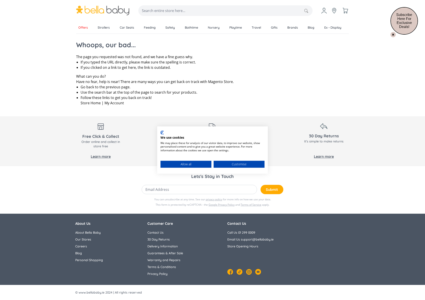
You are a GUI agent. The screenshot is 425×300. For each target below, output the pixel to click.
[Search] (306, 11)
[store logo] (102, 11)
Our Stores (83, 239)
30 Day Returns (158, 239)
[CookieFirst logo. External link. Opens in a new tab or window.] (162, 133)
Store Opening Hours (242, 246)
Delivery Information (162, 246)
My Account (114, 103)
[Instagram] (249, 272)
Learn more (101, 156)
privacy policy (214, 199)
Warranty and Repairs (163, 260)
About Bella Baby (88, 233)
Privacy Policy (157, 274)
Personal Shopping (89, 260)
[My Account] (324, 11)
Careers (81, 246)
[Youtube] (258, 272)
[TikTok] (239, 272)
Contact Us (155, 233)
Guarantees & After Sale (165, 253)
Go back (87, 87)
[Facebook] (230, 272)
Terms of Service (251, 205)
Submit (272, 189)
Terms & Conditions (161, 267)
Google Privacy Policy (222, 205)
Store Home (91, 103)
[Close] (393, 34)
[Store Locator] (334, 11)
